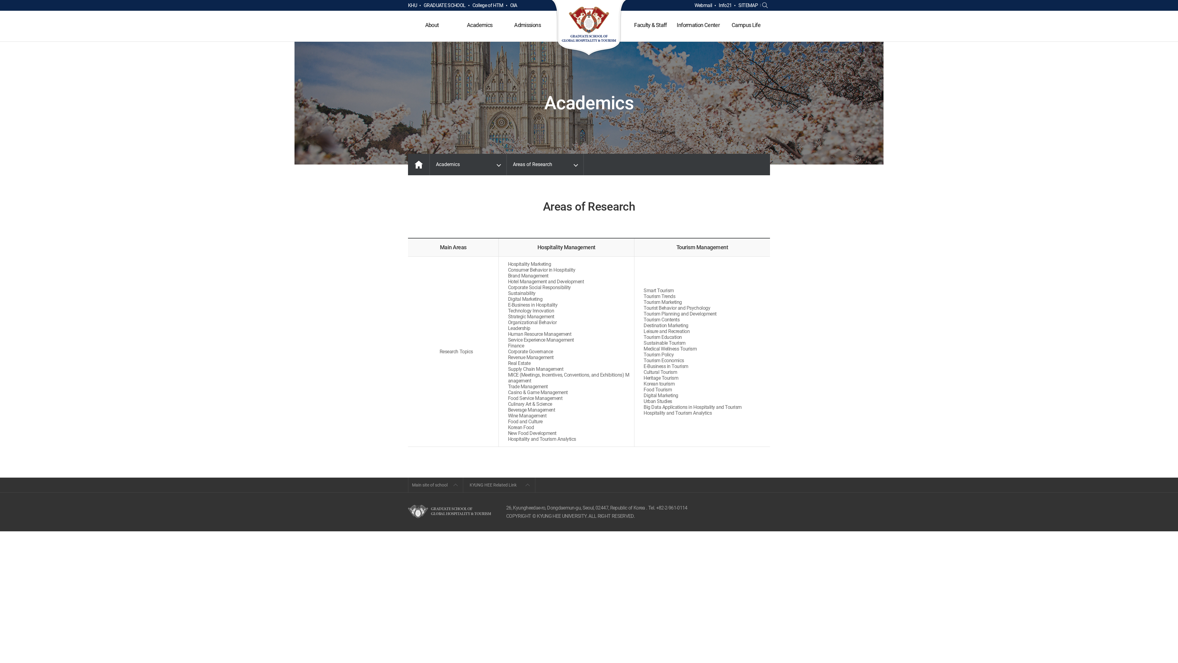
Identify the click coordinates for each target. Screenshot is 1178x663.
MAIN (418, 164)
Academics (479, 25)
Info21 (725, 5)
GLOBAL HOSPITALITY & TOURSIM (589, 28)
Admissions (527, 25)
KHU (412, 5)
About (432, 25)
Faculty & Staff (650, 25)
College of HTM (487, 5)
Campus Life (746, 25)
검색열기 (765, 5)
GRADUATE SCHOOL (444, 5)
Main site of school (430, 485)
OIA (513, 5)
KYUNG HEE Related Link (493, 485)
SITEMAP (748, 5)
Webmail (703, 5)
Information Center (698, 25)
